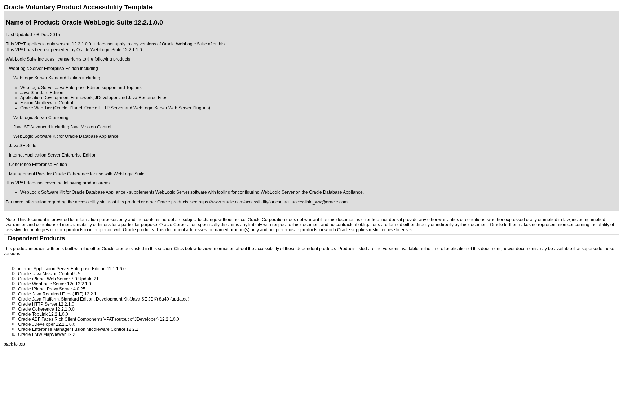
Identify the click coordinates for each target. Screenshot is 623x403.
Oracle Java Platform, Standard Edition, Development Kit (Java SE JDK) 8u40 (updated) (103, 299)
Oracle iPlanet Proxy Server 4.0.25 (51, 289)
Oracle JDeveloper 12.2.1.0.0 (46, 324)
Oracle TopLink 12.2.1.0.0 (43, 314)
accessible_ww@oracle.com (320, 202)
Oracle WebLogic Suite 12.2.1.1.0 (109, 49)
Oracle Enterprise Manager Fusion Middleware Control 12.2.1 (78, 329)
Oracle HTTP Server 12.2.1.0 (46, 304)
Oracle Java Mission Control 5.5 (49, 273)
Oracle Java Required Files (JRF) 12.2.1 (57, 294)
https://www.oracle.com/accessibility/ (234, 202)
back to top (14, 344)
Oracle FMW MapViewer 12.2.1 (48, 334)
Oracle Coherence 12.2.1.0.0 (46, 309)
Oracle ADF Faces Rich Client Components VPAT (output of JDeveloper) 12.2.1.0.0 (98, 319)
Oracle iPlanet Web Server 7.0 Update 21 (58, 278)
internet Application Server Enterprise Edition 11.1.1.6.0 (72, 268)
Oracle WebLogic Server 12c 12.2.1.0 (54, 283)
